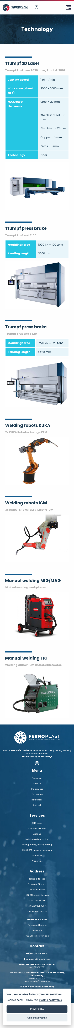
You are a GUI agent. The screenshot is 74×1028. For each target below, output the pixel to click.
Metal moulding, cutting (37, 839)
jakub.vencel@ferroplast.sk (37, 981)
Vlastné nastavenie (50, 999)
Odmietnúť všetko (37, 1017)
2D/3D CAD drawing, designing (37, 850)
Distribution (37, 855)
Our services (37, 789)
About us (37, 783)
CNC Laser (37, 823)
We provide (37, 861)
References (37, 799)
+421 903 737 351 (37, 967)
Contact (37, 805)
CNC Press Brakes (37, 828)
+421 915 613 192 (41, 953)
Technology (37, 794)
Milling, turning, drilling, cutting (37, 844)
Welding (37, 833)
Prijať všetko (37, 1009)
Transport (37, 778)
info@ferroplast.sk (41, 959)
